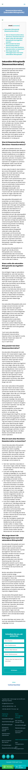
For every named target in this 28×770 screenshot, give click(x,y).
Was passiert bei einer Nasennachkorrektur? (13, 44)
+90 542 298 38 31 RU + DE (9, 706)
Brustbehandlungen (7, 724)
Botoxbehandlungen (20, 725)
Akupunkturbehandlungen (7, 748)
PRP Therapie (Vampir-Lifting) (19, 721)
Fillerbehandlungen (20, 728)
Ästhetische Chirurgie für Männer (5, 729)
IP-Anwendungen (6, 745)
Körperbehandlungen (7, 719)
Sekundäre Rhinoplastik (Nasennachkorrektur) (11, 30)
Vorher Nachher (14, 685)
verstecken (16, 25)
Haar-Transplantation (19, 743)
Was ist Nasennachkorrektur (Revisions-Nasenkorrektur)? (15, 35)
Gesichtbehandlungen (7, 721)
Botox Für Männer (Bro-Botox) (6, 741)
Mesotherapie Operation (19, 731)
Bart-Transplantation (19, 747)
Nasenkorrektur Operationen (6, 734)
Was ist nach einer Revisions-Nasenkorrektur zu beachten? (15, 48)
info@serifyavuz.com (7, 703)
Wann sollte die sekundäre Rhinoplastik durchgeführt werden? (14, 40)
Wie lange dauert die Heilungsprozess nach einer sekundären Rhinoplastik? (14, 52)
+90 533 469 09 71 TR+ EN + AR (10, 709)
